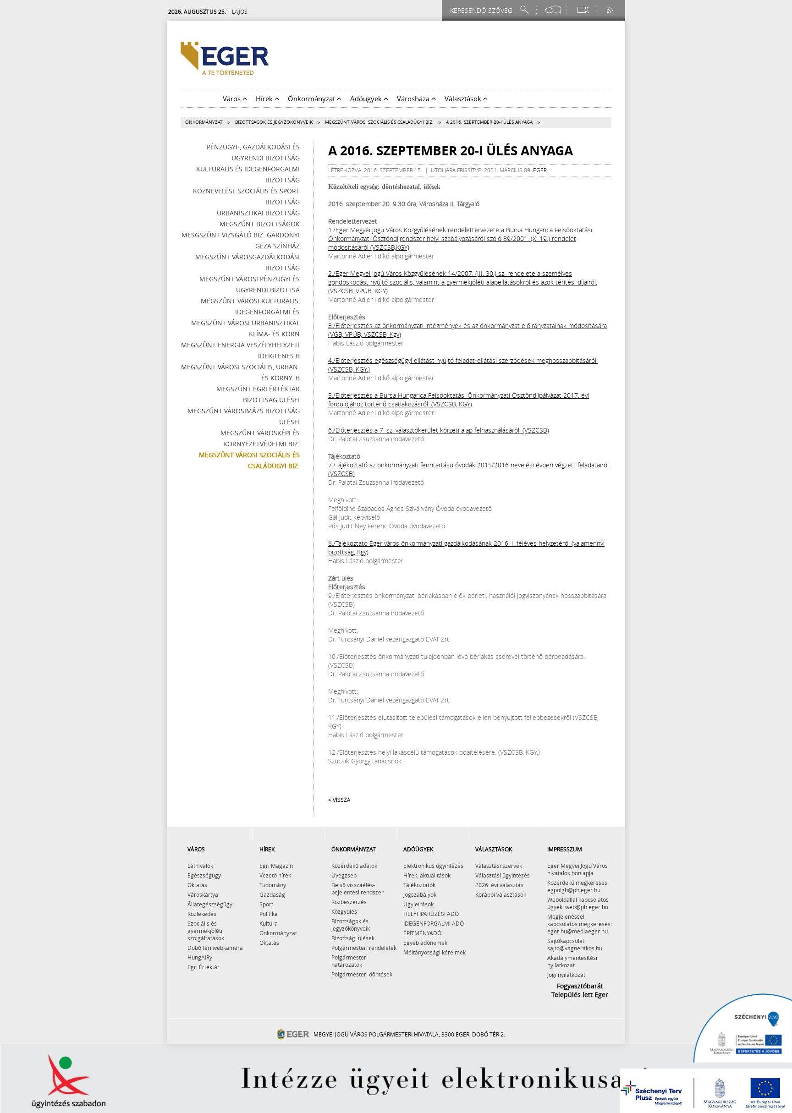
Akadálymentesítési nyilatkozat (572, 961)
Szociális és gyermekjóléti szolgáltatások (205, 931)
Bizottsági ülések (352, 938)
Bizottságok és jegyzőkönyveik (274, 122)
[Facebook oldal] (553, 9)
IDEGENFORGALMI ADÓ (433, 923)
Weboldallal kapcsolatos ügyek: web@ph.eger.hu (578, 903)
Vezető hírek (275, 875)
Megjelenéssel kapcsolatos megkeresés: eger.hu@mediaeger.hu (579, 924)
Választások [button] (464, 98)
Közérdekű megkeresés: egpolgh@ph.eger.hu (578, 886)
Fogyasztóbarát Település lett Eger (579, 990)
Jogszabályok (419, 894)
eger (540, 170)
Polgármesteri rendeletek (363, 947)
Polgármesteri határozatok (349, 961)
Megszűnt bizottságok (260, 223)
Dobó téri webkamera (215, 947)
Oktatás (197, 884)
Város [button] (232, 98)
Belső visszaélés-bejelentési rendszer (357, 888)
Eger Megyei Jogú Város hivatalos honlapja (577, 869)
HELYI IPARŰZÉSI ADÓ (431, 913)
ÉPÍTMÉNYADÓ (422, 933)
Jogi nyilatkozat (566, 974)
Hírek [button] (265, 98)
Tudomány (272, 884)
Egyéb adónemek (425, 942)
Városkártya (202, 894)
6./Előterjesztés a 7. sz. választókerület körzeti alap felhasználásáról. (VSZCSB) (438, 430)
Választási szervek (498, 865)
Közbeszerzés (349, 901)
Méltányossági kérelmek (434, 952)
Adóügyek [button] (367, 98)
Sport (266, 904)
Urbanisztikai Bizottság (258, 212)
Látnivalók (200, 865)
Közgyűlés (344, 911)
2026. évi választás (499, 884)
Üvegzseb (344, 875)
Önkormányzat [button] (312, 98)
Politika (268, 913)
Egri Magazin (276, 865)
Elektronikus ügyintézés (433, 865)
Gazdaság (272, 894)
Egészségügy (204, 875)
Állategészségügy (209, 904)
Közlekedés (201, 913)
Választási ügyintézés (502, 875)
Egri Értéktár (203, 966)
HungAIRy (199, 957)
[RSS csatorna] (611, 9)
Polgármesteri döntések (361, 974)
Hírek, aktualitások (427, 875)
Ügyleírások (418, 904)
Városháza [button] (414, 98)
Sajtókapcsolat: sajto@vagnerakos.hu (574, 944)
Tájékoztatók (419, 884)
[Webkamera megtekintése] (582, 9)
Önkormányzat (204, 122)
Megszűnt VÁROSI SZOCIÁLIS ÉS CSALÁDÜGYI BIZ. (379, 122)
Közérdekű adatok (354, 865)
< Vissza (339, 799)
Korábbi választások (500, 894)
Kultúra (268, 923)
